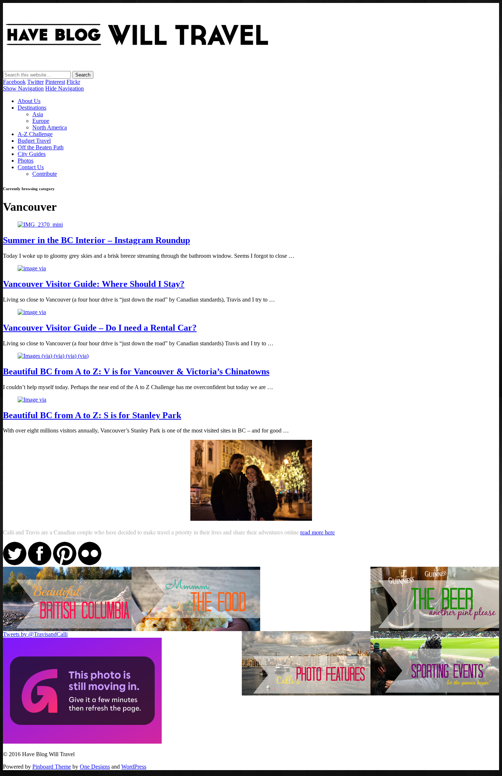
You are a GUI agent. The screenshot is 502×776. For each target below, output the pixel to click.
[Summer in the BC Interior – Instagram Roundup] (40, 224)
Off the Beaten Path (41, 147)
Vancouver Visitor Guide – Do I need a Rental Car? (100, 327)
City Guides (32, 154)
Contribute (44, 174)
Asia (37, 114)
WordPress (133, 766)
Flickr (73, 82)
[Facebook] (39, 563)
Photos (25, 160)
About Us (29, 101)
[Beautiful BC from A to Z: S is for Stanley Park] (32, 399)
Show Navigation (23, 88)
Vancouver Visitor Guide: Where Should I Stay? (93, 284)
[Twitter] (14, 563)
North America (49, 127)
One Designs (95, 766)
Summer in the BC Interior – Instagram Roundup (96, 240)
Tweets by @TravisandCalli (35, 634)
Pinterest (55, 82)
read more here (317, 532)
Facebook (14, 82)
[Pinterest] (64, 563)
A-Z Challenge (35, 134)
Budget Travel (34, 141)
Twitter (35, 82)
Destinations (32, 107)
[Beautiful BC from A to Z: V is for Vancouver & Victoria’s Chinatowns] (53, 356)
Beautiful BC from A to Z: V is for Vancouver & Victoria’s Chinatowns (136, 371)
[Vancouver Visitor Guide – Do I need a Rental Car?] (32, 312)
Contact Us (31, 167)
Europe (40, 121)
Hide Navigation (64, 88)
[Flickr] (89, 563)
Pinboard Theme (51, 766)
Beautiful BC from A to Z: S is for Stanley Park (92, 415)
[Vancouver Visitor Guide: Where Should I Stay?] (32, 268)
